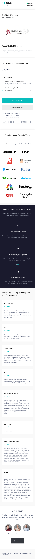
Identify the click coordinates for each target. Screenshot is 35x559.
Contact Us (17, 541)
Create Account (17, 107)
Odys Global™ (25, 553)
